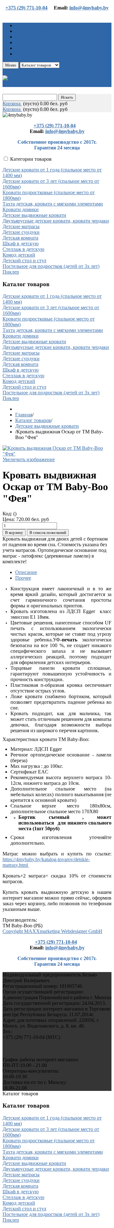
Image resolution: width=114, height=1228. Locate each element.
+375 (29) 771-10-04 (26, 7)
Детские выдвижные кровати (47, 426)
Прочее (23, 578)
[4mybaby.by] (31, 81)
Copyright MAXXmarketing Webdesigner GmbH (52, 931)
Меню (10, 65)
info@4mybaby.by (89, 7)
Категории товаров (31, 159)
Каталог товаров (33, 420)
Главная (23, 414)
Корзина (12, 103)
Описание (26, 572)
